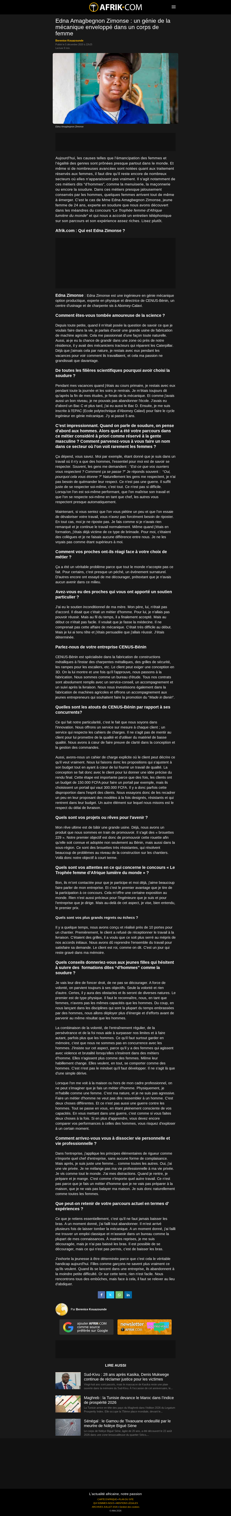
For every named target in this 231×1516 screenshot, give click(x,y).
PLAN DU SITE (126, 1499)
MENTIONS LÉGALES (127, 1503)
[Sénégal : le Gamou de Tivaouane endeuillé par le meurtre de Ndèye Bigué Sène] (68, 1427)
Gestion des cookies (129, 1507)
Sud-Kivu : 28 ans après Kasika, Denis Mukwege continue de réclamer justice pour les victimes (126, 1376)
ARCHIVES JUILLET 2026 (105, 1507)
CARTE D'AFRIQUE (107, 1499)
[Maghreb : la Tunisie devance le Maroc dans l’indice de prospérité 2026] (68, 1404)
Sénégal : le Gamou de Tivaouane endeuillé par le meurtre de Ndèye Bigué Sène (127, 1423)
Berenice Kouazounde (69, 40)
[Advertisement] (115, 142)
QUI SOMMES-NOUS (103, 1503)
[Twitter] (110, 1294)
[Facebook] (101, 1294)
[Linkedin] (128, 1294)
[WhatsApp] (119, 1294)
